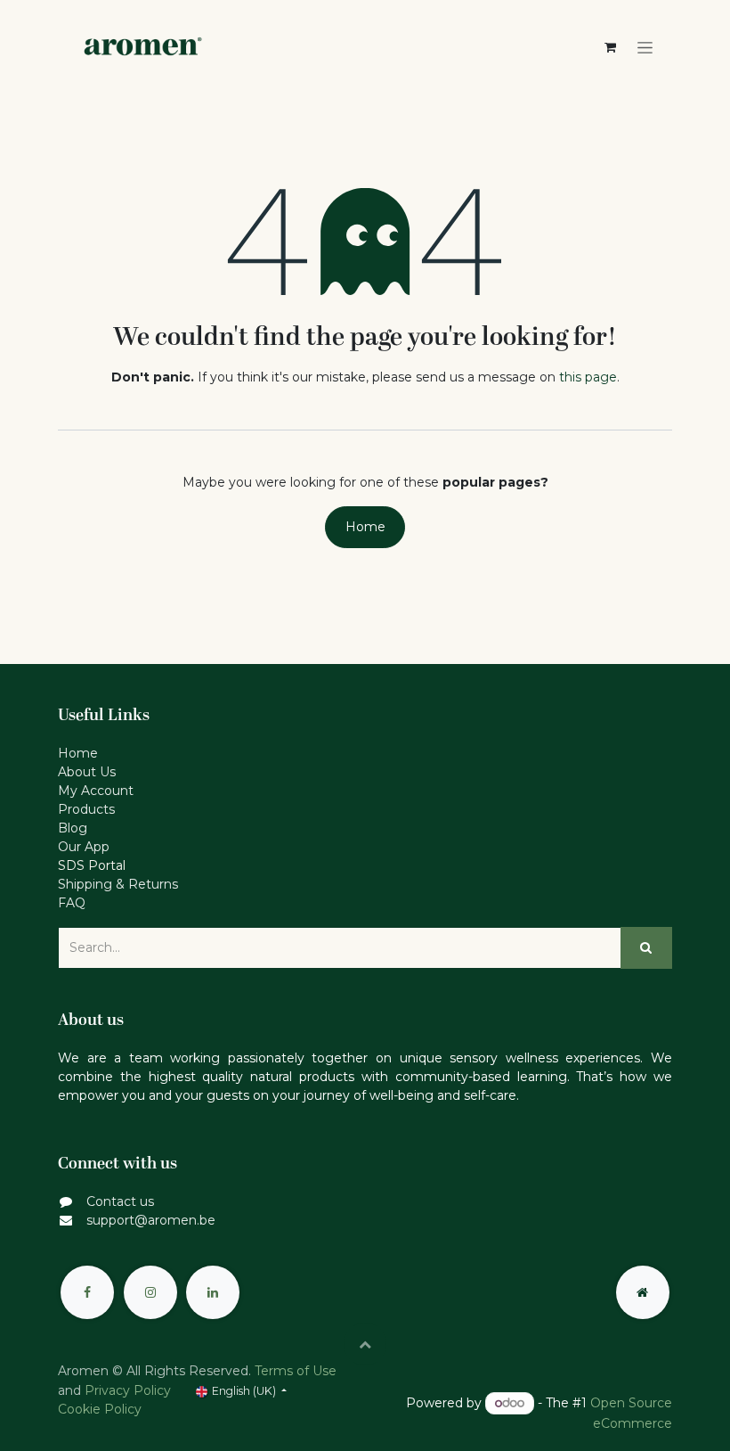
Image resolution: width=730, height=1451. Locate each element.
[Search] (646, 948)
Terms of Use (296, 1371)
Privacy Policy (128, 1390)
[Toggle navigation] (645, 48)
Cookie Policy (100, 1409)
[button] (365, 1344)
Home (365, 527)
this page (588, 377)
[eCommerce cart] (610, 47)
